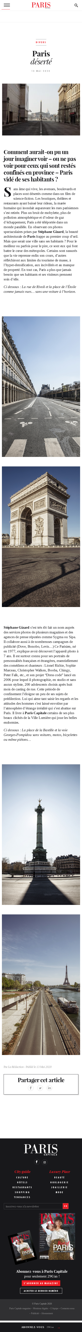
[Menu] (6, 5)
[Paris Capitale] (41, 5)
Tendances (22, 1197)
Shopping (22, 1192)
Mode (60, 1192)
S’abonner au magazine (41, 1283)
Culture (22, 1177)
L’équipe (54, 1308)
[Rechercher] (76, 5)
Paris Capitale (40, 1303)
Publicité (35, 1313)
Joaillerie (59, 1187)
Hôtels (22, 1182)
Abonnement (47, 1313)
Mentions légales (40, 1308)
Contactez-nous (68, 1308)
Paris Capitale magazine (20, 1308)
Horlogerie (59, 1182)
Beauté (59, 1177)
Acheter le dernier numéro (41, 1290)
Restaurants (22, 1187)
